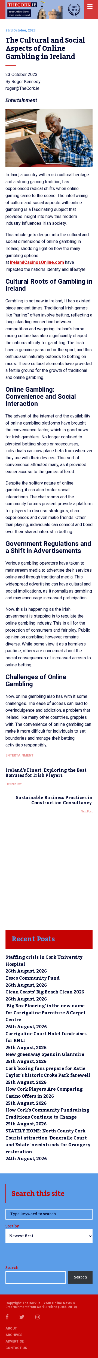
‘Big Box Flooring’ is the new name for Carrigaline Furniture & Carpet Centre (45, 1013)
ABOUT (11, 1328)
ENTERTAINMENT (19, 755)
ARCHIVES (13, 1335)
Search (11, 1268)
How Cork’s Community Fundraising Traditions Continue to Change (47, 1114)
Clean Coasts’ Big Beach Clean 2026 (44, 992)
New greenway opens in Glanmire (44, 1054)
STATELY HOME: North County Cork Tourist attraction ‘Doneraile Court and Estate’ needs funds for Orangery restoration (47, 1141)
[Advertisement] (49, 870)
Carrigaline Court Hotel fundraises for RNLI (46, 1037)
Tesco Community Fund (32, 978)
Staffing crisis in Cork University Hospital (43, 961)
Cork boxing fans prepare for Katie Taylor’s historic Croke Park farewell (47, 1072)
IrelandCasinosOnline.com (37, 262)
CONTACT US (16, 1348)
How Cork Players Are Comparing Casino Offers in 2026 (43, 1093)
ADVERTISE (14, 1341)
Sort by (12, 1226)
